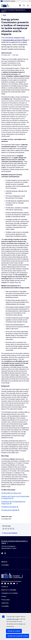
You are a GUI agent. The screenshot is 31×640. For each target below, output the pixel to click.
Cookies (3, 596)
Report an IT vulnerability (8, 590)
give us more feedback (10, 533)
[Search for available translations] (12, 498)
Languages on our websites (9, 593)
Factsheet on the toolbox (8, 507)
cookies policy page (13, 619)
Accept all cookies (14, 631)
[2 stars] (4, 528)
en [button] (20, 5)
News (4, 15)
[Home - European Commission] (5, 5)
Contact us (4, 586)
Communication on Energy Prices (15, 40)
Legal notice (5, 603)
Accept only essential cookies (18, 636)
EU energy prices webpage (9, 510)
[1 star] (3, 528)
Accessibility (5, 565)
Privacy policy (5, 599)
